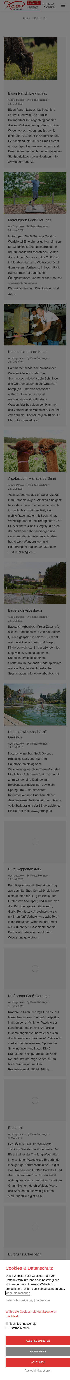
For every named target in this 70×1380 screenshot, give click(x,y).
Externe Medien (20, 1328)
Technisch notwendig (23, 1323)
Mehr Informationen (18, 1293)
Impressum (43, 1300)
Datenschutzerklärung (20, 1300)
